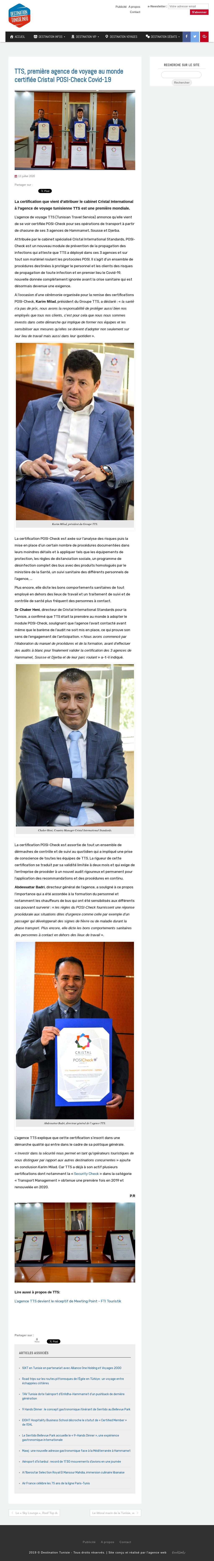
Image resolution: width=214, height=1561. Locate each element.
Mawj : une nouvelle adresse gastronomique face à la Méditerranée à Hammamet (76, 1451)
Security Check (87, 1174)
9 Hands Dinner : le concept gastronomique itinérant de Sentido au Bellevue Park (76, 1409)
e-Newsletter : (157, 6)
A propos (134, 6)
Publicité (121, 6)
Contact (135, 12)
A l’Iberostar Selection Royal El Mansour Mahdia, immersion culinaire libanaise (73, 1472)
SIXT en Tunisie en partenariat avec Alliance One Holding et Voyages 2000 (71, 1368)
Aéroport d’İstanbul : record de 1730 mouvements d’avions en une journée (71, 1461)
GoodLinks (178, 1552)
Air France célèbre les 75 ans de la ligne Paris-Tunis (56, 1483)
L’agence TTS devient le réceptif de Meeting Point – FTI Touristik (68, 1301)
